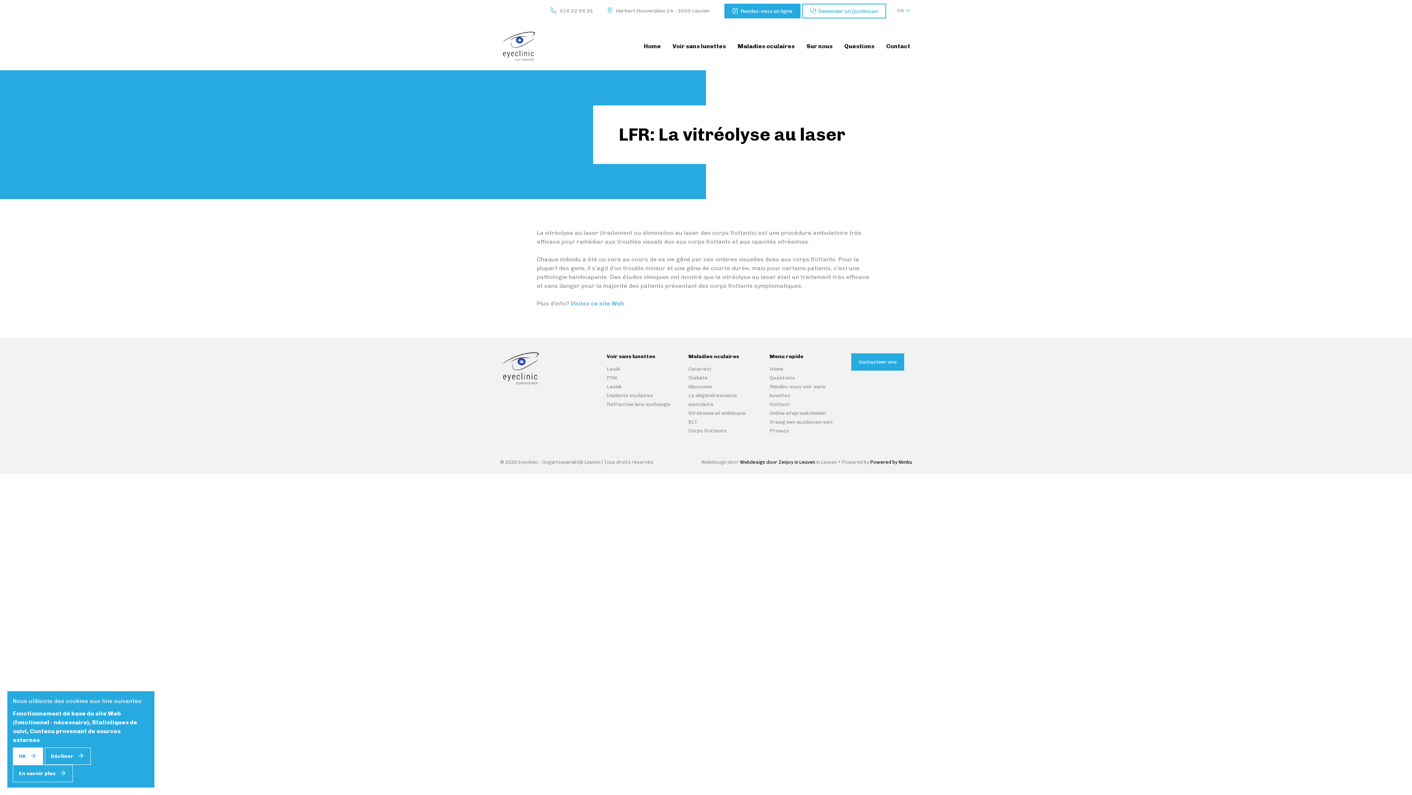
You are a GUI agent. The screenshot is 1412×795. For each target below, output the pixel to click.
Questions (782, 378)
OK (22, 756)
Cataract (700, 369)
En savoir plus (37, 773)
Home (776, 369)
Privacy (779, 431)
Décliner (62, 756)
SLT (693, 422)
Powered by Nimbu (891, 462)
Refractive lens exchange (638, 404)
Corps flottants (707, 431)
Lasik (613, 369)
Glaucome (700, 387)
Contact (779, 404)
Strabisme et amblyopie (717, 413)
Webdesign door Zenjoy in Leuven (777, 462)
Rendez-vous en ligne (766, 11)
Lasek (614, 387)
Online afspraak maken (798, 413)
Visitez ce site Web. (598, 303)
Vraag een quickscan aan (801, 422)
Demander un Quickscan (848, 11)
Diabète (698, 378)
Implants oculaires (630, 395)
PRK (612, 378)
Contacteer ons (878, 362)
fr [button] (900, 11)
